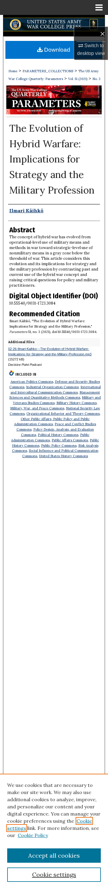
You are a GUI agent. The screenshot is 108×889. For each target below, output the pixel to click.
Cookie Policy (33, 835)
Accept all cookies (54, 855)
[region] (54, 831)
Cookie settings (54, 874)
